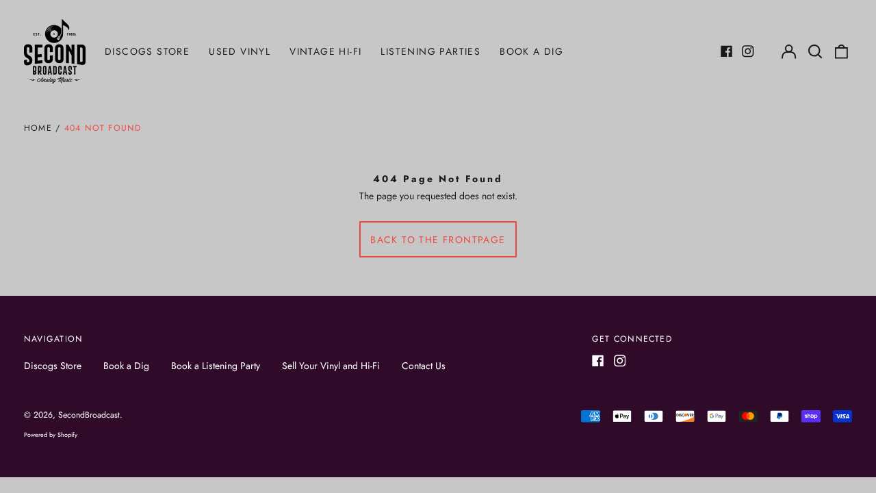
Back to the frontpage (437, 239)
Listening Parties (430, 51)
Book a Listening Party (215, 365)
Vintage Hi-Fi (325, 51)
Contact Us (424, 365)
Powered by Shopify (50, 434)
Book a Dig (531, 51)
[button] (815, 51)
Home (38, 128)
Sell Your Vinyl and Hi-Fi (331, 365)
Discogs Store (147, 51)
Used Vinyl (239, 51)
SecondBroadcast (89, 415)
